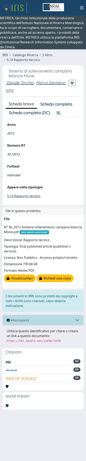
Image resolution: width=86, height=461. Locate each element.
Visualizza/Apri (21, 278)
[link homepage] (14, 7)
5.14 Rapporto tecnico (23, 60)
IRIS (5, 55)
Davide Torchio (20, 82)
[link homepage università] (53, 7)
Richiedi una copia (56, 278)
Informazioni (19, 320)
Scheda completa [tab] (56, 104)
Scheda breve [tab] (21, 103)
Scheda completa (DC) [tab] (29, 112)
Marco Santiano (50, 82)
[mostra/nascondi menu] (82, 8)
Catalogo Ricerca (25, 55)
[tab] (58, 113)
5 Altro (47, 55)
